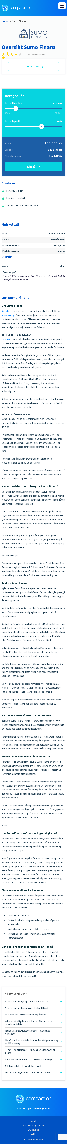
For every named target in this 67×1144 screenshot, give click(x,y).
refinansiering (8, 315)
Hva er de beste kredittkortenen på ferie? (25, 1014)
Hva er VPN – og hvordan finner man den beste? (28, 1072)
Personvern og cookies (33, 1125)
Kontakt (33, 1121)
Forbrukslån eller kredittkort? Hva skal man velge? (29, 1059)
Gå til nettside (31, 66)
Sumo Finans (7, 311)
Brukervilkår (33, 1129)
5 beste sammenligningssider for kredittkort (26, 1008)
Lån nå (31, 166)
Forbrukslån (7, 339)
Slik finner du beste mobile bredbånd (23, 1065)
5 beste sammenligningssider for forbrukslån (27, 1001)
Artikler (33, 1134)
